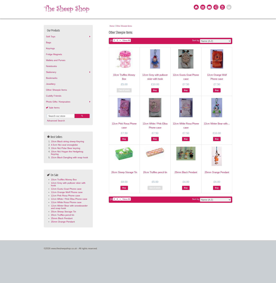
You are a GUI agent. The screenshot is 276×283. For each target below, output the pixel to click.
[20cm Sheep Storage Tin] (124, 159)
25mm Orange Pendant (63, 221)
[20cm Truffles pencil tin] (155, 157)
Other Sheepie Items (56, 90)
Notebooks (51, 66)
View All (126, 40)
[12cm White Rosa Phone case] (186, 116)
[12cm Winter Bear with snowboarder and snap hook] (216, 116)
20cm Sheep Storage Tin (63, 211)
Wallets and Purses (55, 60)
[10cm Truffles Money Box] (124, 67)
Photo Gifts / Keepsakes (58, 101)
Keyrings (50, 48)
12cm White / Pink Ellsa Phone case (69, 199)
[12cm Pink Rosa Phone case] (124, 116)
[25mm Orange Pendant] (217, 165)
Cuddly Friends (53, 95)
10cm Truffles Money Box (64, 179)
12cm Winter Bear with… (217, 123)
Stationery (51, 72)
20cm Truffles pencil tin (62, 215)
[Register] (222, 7)
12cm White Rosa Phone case (66, 202)
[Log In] (216, 7)
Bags (48, 42)
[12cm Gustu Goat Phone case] (185, 67)
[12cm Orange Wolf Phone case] (217, 67)
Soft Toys (50, 36)
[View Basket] (229, 7)
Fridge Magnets (54, 54)
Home (112, 26)
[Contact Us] (209, 7)
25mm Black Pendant (62, 218)
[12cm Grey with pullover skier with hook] (155, 67)
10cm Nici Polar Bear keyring (65, 148)
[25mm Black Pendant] (185, 159)
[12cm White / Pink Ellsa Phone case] (155, 116)
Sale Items (54, 107)
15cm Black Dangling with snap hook (69, 157)
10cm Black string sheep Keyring (67, 141)
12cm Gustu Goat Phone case (66, 189)
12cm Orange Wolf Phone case (67, 192)
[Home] (196, 7)
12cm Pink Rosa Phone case (65, 195)
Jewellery (50, 84)
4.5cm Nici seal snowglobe (64, 145)
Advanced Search (56, 120)
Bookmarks (51, 78)
